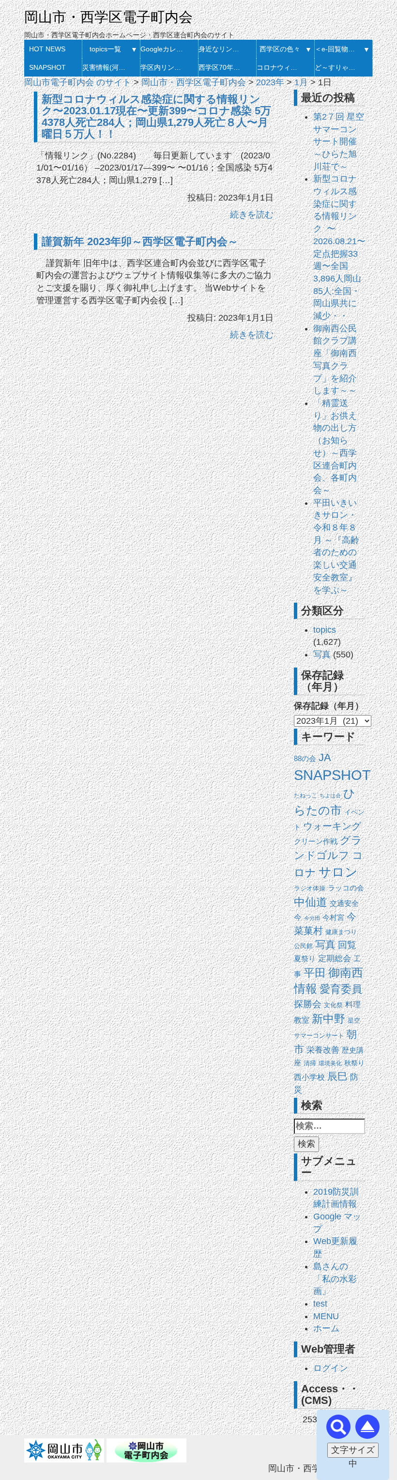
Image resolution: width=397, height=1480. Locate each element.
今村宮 (333, 917)
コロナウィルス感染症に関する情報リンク (280, 67)
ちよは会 (330, 795)
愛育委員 (341, 989)
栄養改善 (322, 1050)
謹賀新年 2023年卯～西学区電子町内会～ (140, 241)
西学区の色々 (280, 49)
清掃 (310, 1063)
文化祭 (333, 1005)
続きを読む (252, 214)
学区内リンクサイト (163, 67)
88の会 (305, 759)
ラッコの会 (346, 888)
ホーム (326, 1328)
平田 (315, 972)
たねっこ (305, 795)
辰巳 (337, 1076)
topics (324, 630)
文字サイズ (353, 1450)
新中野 (328, 1019)
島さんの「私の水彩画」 (335, 1279)
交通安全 (344, 903)
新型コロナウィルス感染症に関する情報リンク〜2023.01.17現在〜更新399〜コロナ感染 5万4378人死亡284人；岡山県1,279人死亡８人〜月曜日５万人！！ (156, 116)
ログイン (330, 1368)
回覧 (347, 945)
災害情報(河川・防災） (105, 67)
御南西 (345, 972)
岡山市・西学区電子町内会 (108, 17)
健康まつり (341, 931)
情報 (305, 988)
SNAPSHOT (47, 67)
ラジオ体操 (309, 888)
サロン (338, 872)
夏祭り (305, 958)
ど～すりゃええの (338, 67)
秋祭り (354, 1063)
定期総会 (334, 958)
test (320, 1304)
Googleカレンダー (163, 49)
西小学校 (309, 1077)
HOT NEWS (47, 49)
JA (325, 757)
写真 (322, 654)
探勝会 (307, 1004)
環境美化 (330, 1063)
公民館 (303, 946)
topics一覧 (105, 49)
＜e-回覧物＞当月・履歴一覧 (338, 49)
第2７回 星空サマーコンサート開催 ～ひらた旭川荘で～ (338, 141)
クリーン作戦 (315, 841)
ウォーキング (332, 826)
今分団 (312, 918)
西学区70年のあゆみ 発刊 (221, 67)
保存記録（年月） (329, 706)
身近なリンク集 (221, 49)
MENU (326, 1316)
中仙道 (310, 902)
